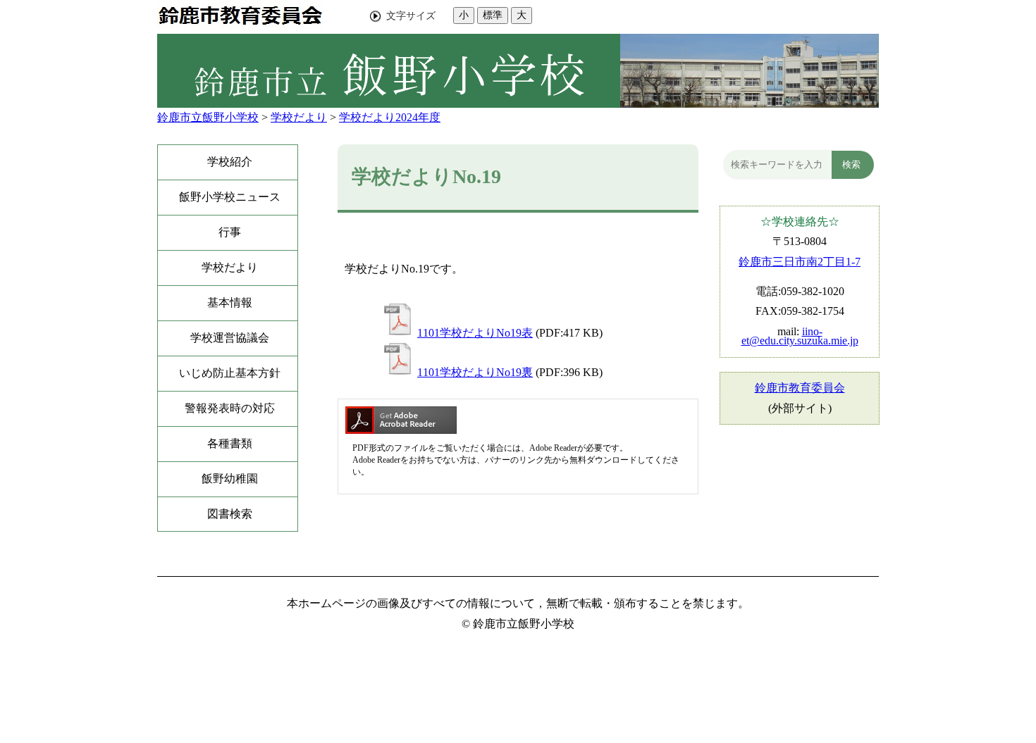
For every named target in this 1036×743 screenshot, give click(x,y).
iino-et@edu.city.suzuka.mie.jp (799, 335)
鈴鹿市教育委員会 (800, 388)
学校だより (299, 117)
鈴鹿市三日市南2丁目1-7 (800, 262)
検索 (851, 164)
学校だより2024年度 (389, 117)
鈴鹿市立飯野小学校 (208, 117)
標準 (492, 14)
